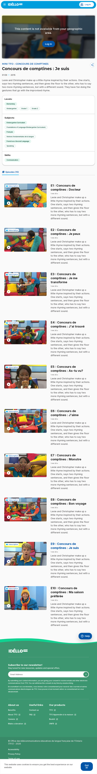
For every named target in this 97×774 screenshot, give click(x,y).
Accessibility (13, 749)
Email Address (15, 676)
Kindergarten (12, 108)
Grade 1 (24, 108)
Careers (15, 719)
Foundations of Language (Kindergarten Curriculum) (26, 127)
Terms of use (14, 758)
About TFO (15, 714)
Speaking (10, 146)
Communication (12, 160)
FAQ (36, 714)
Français (10, 132)
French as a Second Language (18, 141)
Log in (88, 4)
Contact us (34, 710)
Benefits (12, 710)
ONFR (61, 724)
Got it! (87, 766)
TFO (61, 710)
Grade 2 (35, 108)
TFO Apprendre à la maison (61, 714)
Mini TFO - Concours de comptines (25, 64)
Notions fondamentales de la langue (20, 137)
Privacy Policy (14, 754)
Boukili (61, 719)
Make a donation (15, 724)
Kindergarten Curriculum (16, 123)
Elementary (11, 104)
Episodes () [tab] (10, 171)
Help (86, 636)
